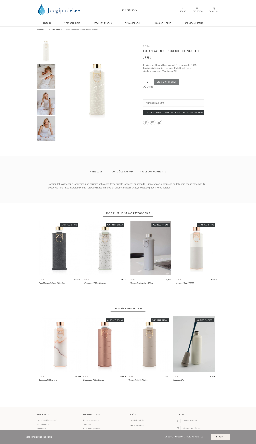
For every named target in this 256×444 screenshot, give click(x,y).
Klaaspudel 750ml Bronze (93, 380)
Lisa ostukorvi (166, 81)
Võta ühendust (43, 424)
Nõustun (220, 437)
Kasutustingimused (91, 429)
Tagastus (87, 424)
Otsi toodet (138, 10)
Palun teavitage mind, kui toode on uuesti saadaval (175, 113)
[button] (145, 122)
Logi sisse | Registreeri (47, 420)
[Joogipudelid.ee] (59, 10)
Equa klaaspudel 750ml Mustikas (52, 283)
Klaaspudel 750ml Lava (48, 380)
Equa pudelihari (179, 380)
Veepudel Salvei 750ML (185, 283)
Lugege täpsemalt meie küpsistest (185, 437)
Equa (146, 46)
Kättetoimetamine (91, 420)
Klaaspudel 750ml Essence (95, 283)
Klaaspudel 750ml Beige (137, 380)
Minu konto (41, 429)
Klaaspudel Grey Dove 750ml (141, 283)
